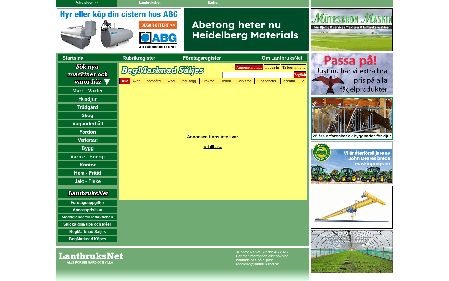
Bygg (88, 148)
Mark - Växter (87, 90)
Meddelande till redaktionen (87, 217)
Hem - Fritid (87, 173)
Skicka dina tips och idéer (87, 224)
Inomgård (153, 81)
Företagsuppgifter (87, 202)
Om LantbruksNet (282, 58)
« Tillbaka (213, 146)
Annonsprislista (87, 210)
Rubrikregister (138, 58)
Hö (302, 81)
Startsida (72, 58)
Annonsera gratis (249, 67)
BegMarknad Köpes (87, 239)
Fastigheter (267, 81)
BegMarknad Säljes (87, 231)
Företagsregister (202, 58)
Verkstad (88, 140)
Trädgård (87, 107)
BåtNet (213, 2)
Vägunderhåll (87, 123)
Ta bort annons (293, 67)
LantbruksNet (149, 2)
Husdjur (87, 99)
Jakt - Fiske (88, 181)
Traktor (208, 81)
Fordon (87, 132)
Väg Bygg (188, 81)
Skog (87, 115)
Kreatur (289, 81)
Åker (136, 81)
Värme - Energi (87, 156)
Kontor (88, 164)
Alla (125, 81)
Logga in (272, 67)
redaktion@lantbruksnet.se (257, 264)
